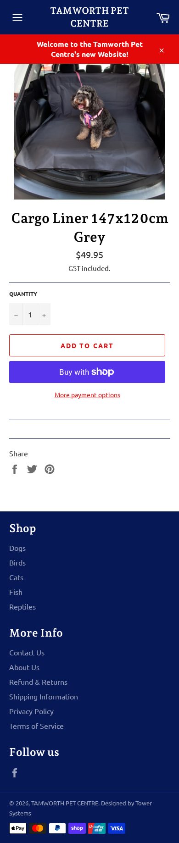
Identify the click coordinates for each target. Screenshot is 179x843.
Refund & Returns (38, 681)
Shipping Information (43, 696)
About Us (24, 666)
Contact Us (27, 652)
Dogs (17, 547)
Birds (17, 562)
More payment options (87, 394)
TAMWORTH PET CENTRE (89, 17)
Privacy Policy (31, 710)
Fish (15, 591)
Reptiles (22, 606)
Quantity (23, 293)
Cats (16, 577)
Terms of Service (36, 725)
